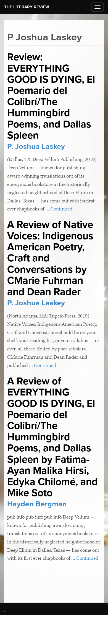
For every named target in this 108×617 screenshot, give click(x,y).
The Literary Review (26, 6)
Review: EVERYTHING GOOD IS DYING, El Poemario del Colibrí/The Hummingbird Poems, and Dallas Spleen (51, 96)
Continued (61, 209)
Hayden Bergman (37, 504)
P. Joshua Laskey (36, 146)
